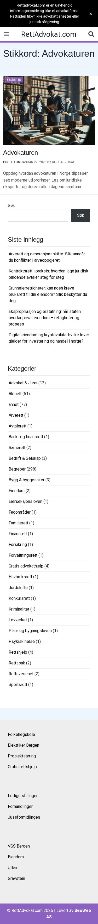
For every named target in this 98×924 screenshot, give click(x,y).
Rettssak (17, 662)
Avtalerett (17, 426)
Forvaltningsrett (23, 555)
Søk (11, 205)
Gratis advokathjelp (26, 566)
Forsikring (18, 544)
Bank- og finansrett (26, 436)
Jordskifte (18, 587)
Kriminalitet (19, 609)
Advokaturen (20, 152)
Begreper (14, 79)
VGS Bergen (19, 846)
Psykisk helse (22, 641)
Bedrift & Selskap (25, 458)
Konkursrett (19, 598)
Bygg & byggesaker (26, 479)
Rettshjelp (18, 652)
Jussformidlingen (24, 817)
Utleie (13, 867)
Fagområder (20, 512)
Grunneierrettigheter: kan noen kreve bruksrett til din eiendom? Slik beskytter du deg (48, 294)
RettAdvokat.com (48, 34)
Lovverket (18, 619)
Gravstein (16, 878)
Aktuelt (15, 393)
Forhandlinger (20, 806)
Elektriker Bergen (23, 745)
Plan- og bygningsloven (30, 630)
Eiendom (17, 490)
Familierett (18, 522)
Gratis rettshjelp (22, 766)
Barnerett (17, 447)
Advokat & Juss (23, 382)
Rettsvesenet (21, 673)
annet (14, 404)
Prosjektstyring (22, 755)
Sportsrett (18, 684)
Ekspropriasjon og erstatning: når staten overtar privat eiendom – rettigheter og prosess (45, 318)
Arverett (16, 415)
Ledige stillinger (23, 795)
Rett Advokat (63, 162)
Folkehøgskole (21, 734)
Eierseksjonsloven (25, 501)
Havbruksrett (20, 576)
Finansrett (18, 533)
